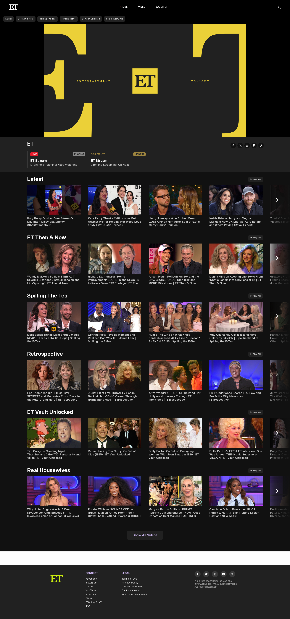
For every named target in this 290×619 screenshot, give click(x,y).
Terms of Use (129, 579)
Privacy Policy (130, 583)
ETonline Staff (93, 602)
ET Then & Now (25, 19)
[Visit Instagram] (215, 574)
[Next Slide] (278, 201)
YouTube (90, 590)
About (89, 598)
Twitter (89, 586)
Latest (8, 19)
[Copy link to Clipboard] (261, 145)
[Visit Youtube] (224, 574)
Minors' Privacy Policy (135, 594)
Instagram (91, 583)
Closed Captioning (132, 586)
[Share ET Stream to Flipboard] (254, 145)
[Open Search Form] (279, 7)
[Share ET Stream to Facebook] (233, 145)
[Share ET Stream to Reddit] (247, 145)
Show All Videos (145, 535)
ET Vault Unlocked (91, 19)
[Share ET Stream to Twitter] (240, 145)
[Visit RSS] (232, 574)
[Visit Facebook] (198, 574)
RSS (87, 606)
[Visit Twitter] (206, 574)
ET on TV (90, 594)
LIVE (125, 7)
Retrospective (69, 19)
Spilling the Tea (48, 19)
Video (141, 7)
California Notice (131, 590)
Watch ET (162, 7)
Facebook (91, 579)
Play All (257, 179)
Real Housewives (114, 19)
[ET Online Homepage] (13, 7)
